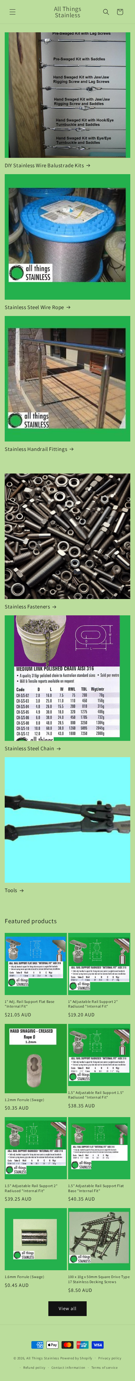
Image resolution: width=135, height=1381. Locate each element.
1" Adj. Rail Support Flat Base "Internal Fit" (30, 1004)
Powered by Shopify (76, 1358)
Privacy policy (110, 1358)
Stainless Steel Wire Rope (34, 307)
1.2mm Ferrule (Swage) (25, 1099)
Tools (11, 890)
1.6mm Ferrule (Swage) (25, 1276)
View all (68, 1308)
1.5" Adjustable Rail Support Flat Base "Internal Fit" (96, 1188)
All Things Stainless (42, 1358)
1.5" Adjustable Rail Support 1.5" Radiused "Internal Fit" (96, 1095)
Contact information (68, 1367)
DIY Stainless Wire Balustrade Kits (44, 165)
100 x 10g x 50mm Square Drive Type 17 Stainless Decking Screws (99, 1279)
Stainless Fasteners (27, 606)
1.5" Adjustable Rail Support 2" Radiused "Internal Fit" (31, 1188)
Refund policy (34, 1367)
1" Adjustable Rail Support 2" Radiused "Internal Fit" (93, 1004)
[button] (12, 12)
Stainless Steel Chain (29, 748)
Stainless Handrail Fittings (36, 449)
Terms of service (104, 1367)
